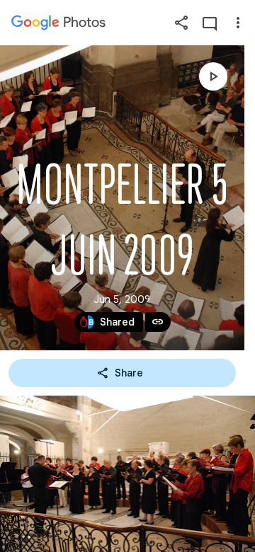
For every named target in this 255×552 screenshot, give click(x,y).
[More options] (238, 22)
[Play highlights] (213, 76)
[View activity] (210, 22)
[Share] (181, 22)
